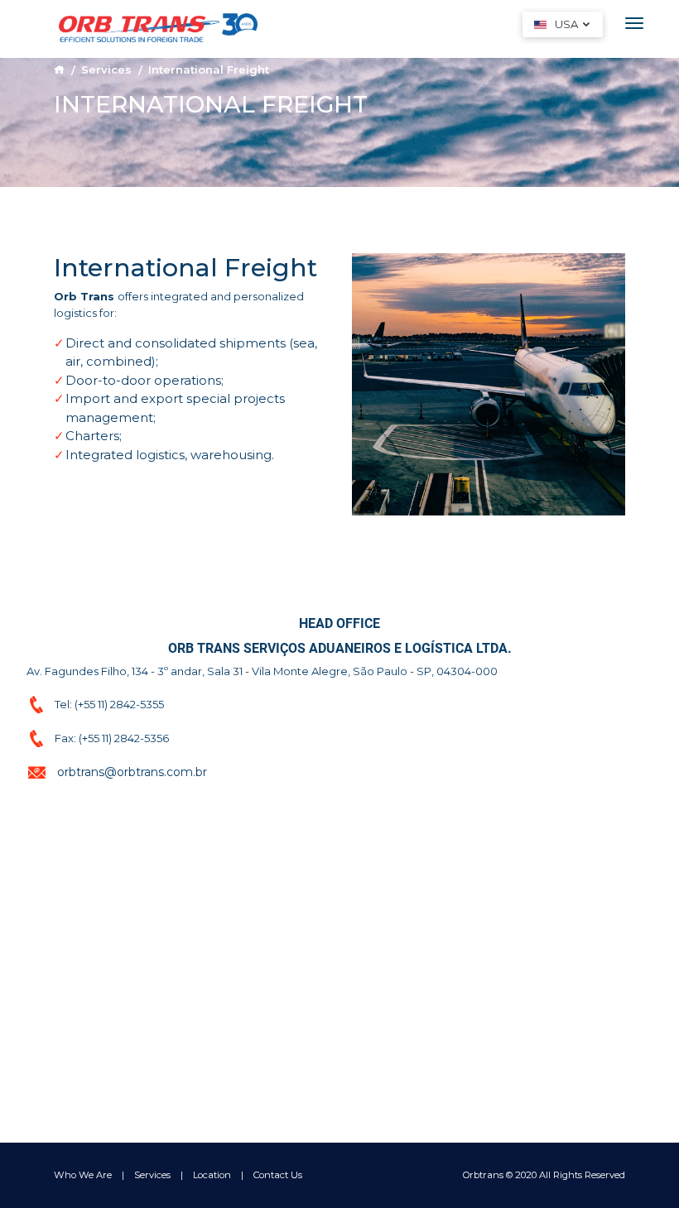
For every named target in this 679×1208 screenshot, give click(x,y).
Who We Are (83, 1175)
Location (212, 1175)
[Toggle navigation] (634, 23)
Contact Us (277, 1175)
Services (106, 69)
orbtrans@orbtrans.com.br (132, 772)
